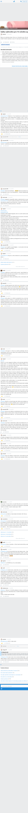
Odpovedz (7, 42)
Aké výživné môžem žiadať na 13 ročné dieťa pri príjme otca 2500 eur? (14, 680)
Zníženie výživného (4, 678)
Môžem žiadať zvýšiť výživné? (6, 262)
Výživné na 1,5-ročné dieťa (6, 536)
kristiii (2, 360)
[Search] (21, 1)
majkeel (3, 190)
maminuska (4, 142)
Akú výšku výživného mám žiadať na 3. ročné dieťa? (11, 674)
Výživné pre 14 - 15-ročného (6, 532)
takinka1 (3, 562)
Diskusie (2, 28)
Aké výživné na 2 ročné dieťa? (6, 676)
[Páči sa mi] (2, 42)
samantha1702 (4, 116)
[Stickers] (1, 689)
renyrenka (3, 514)
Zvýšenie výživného (4, 264)
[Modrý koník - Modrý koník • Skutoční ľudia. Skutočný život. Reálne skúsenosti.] (14, 1)
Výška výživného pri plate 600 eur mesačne (9, 670)
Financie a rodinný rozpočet (11, 28)
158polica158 (4, 551)
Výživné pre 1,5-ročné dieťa (6, 534)
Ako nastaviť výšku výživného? (7, 672)
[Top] (1, 665)
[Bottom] (1, 111)
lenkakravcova (4, 641)
